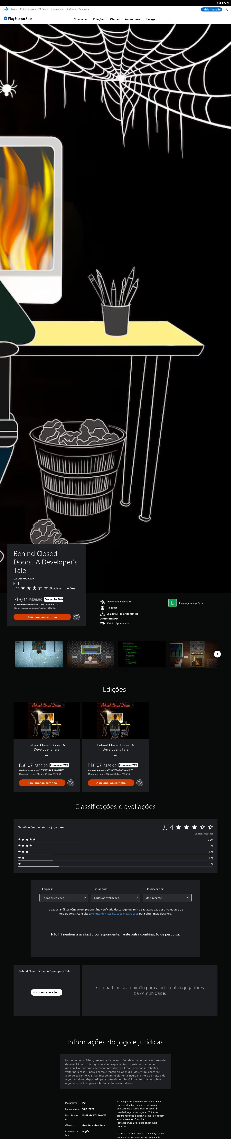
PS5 (22, 9)
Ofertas (114, 19)
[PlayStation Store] (19, 18)
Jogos (31, 9)
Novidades (80, 19)
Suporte (83, 9)
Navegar (151, 19)
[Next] (217, 654)
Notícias (70, 9)
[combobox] (63, 898)
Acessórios (55, 9)
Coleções (99, 19)
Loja (13, 9)
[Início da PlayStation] (6, 9)
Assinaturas (132, 19)
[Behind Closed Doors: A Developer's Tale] (39, 654)
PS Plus (41, 9)
